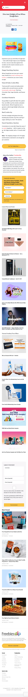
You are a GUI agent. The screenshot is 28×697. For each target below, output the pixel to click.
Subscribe (7, 196)
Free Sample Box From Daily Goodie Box (12, 531)
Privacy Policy (12, 497)
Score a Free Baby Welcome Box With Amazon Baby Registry (14, 303)
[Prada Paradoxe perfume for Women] (14, 233)
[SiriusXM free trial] (14, 307)
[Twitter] (15, 29)
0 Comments (8, 26)
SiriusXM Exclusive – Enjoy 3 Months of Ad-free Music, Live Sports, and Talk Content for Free (13, 328)
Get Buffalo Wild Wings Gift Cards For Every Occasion (12, 229)
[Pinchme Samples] (14, 432)
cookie (4, 128)
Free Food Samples (14, 19)
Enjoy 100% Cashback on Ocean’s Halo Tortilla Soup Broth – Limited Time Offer (13, 560)
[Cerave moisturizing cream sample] (14, 384)
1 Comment (10, 535)
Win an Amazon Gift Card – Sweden (10, 355)
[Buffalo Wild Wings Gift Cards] (14, 208)
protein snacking (15, 75)
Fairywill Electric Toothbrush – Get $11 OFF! (12, 279)
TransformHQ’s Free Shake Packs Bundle (12, 589)
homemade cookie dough (8, 90)
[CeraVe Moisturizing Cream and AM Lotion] (14, 359)
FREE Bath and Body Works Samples (10, 428)
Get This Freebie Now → (14, 146)
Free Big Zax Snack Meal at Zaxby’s (10, 618)
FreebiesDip (17, 155)
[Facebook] (12, 29)
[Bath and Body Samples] (14, 408)
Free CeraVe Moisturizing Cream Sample (11, 404)
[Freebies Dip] (5, 2)
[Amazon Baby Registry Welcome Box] (14, 282)
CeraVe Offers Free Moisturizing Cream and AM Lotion (13, 380)
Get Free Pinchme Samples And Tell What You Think (14, 452)
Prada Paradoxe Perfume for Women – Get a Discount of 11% (12, 254)
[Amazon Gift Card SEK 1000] (14, 335)
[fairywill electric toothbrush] (14, 258)
